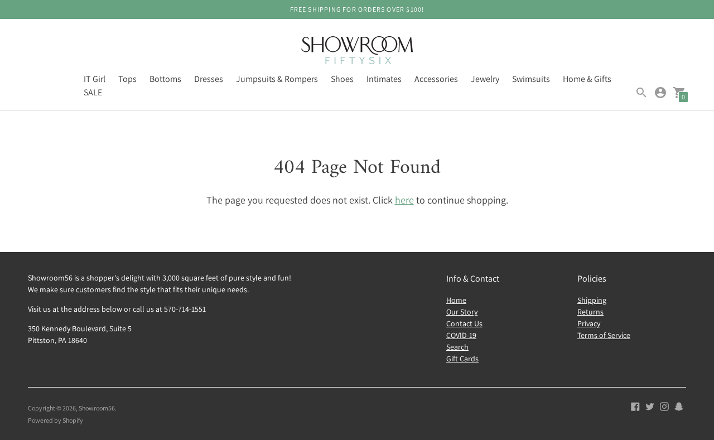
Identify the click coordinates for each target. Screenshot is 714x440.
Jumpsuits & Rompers (277, 79)
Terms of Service (603, 335)
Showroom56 (97, 408)
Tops (127, 79)
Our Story (461, 312)
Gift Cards (462, 359)
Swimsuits (531, 79)
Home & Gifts (587, 79)
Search (457, 347)
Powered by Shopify (55, 420)
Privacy (588, 323)
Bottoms (165, 79)
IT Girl (94, 79)
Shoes (342, 79)
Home (456, 300)
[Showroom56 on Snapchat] (678, 406)
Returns (590, 312)
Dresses (208, 79)
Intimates (384, 79)
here (404, 200)
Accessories (436, 79)
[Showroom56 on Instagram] (664, 406)
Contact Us (464, 323)
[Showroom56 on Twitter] (649, 406)
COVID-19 (461, 335)
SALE (93, 92)
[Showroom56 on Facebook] (635, 406)
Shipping (591, 300)
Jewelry (485, 79)
